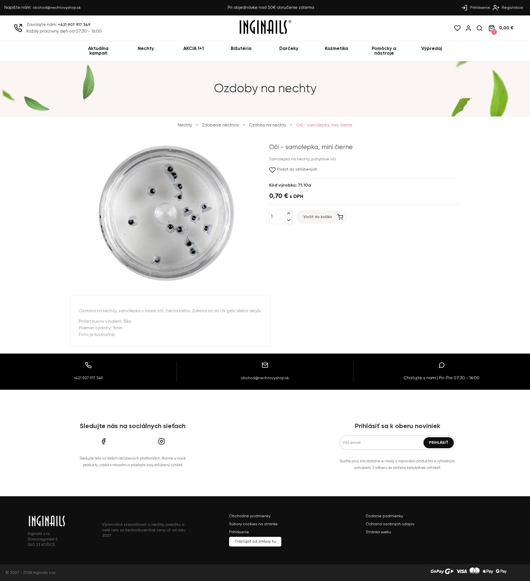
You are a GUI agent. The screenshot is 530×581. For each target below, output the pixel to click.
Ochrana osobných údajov (390, 524)
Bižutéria (241, 48)
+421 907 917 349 (74, 25)
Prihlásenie (479, 8)
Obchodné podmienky (250, 516)
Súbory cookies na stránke (253, 524)
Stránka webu (378, 532)
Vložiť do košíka (317, 217)
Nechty (146, 48)
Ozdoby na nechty (267, 125)
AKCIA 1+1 (193, 48)
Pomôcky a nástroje (384, 51)
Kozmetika (336, 48)
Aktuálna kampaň (98, 51)
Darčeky (288, 48)
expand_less (288, 213)
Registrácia (512, 8)
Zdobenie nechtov (220, 125)
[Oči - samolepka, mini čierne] (166, 281)
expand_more (288, 220)
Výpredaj (431, 48)
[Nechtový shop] (265, 33)
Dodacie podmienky (384, 516)
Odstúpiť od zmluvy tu (255, 541)
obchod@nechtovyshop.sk (57, 8)
